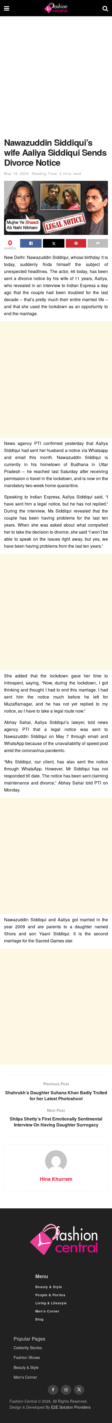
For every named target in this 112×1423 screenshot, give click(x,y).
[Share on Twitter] (53, 243)
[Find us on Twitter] (79, 1390)
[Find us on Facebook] (53, 1390)
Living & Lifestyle (51, 1303)
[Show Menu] (6, 8)
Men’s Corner (47, 1311)
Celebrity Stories (28, 1347)
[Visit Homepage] (55, 8)
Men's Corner (25, 1377)
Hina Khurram (56, 1178)
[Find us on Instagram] (66, 1390)
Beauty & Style (48, 1286)
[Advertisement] (56, 79)
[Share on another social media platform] (98, 243)
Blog (39, 1319)
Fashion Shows (27, 1357)
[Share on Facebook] (31, 243)
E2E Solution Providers (71, 1407)
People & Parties (50, 1294)
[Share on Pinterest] (76, 243)
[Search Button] (105, 8)
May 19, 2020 (16, 173)
